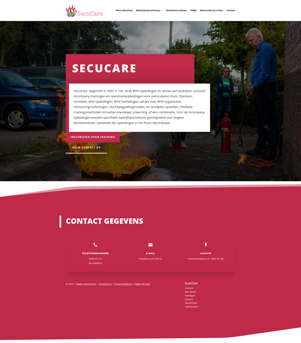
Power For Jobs (142, 283)
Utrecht (189, 299)
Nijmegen (190, 295)
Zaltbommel (191, 306)
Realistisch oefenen (176, 10)
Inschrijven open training (93, 137)
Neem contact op (86, 147)
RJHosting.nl (105, 283)
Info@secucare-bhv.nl (150, 258)
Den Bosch (190, 291)
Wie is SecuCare (124, 10)
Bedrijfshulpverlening (148, 10)
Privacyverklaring (123, 283)
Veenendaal (191, 302)
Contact (231, 10)
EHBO (193, 10)
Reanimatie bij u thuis (211, 10)
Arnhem (189, 288)
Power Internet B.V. (87, 283)
